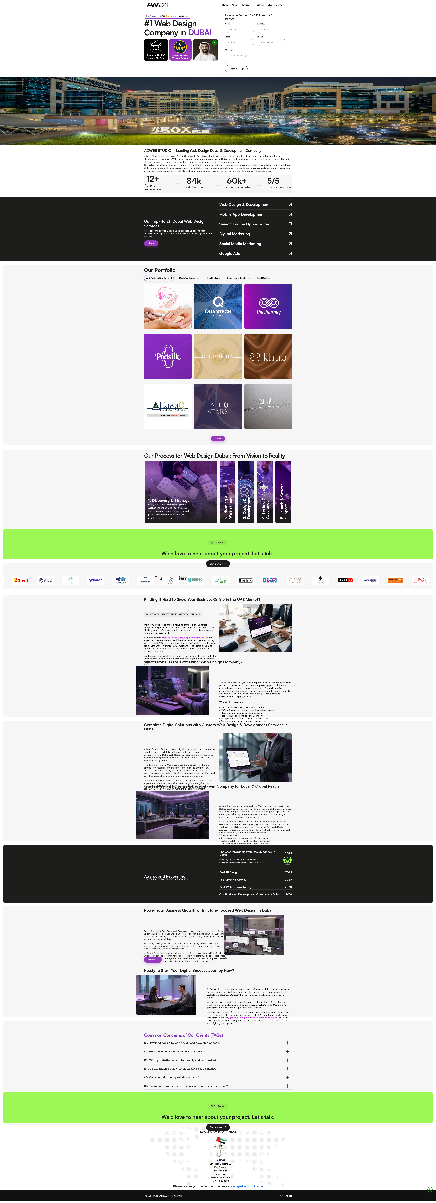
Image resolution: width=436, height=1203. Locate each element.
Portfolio (260, 5)
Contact (280, 5)
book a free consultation (265, 1006)
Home (225, 5)
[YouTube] (290, 1196)
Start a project (216, 552)
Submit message (236, 68)
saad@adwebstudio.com (247, 1186)
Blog (270, 5)
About (235, 5)
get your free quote (239, 1006)
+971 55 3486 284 (220, 1177)
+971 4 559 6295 (220, 1180)
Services (245, 5)
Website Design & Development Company (183, 626)
